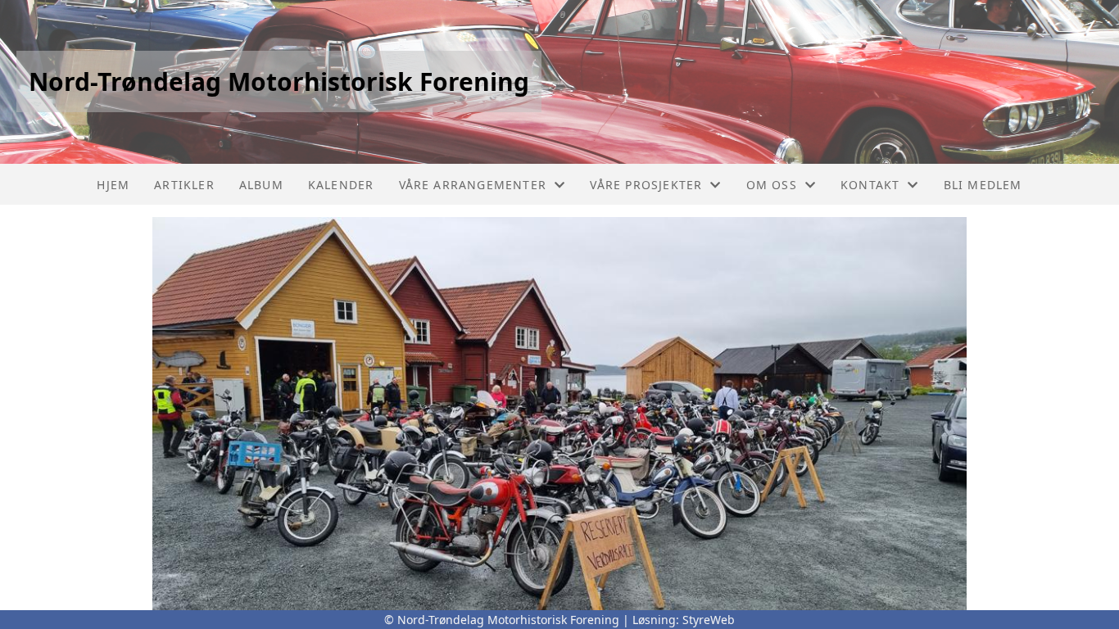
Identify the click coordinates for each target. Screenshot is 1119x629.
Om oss (771, 184)
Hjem (113, 184)
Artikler (184, 184)
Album (261, 184)
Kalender (341, 184)
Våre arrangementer (473, 184)
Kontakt (869, 184)
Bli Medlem (983, 184)
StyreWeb (708, 619)
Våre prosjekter (646, 184)
